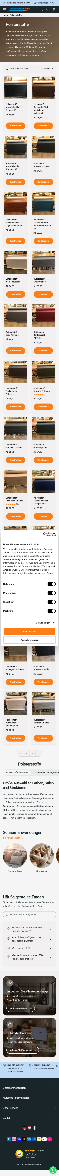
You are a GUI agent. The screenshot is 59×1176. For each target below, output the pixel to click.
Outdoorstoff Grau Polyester (12, 333)
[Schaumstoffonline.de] (24, 1128)
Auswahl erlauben (29, 640)
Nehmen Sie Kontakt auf (21, 1050)
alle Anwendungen (11, 838)
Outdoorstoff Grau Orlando (40, 280)
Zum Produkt (15, 126)
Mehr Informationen (19, 1008)
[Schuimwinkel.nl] (29, 1128)
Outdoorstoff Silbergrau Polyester (15, 668)
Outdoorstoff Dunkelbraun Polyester (11, 391)
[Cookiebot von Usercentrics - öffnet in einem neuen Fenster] (43, 534)
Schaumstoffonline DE (32, 1165)
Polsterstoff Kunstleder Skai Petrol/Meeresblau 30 (42, 224)
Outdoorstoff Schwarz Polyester (42, 165)
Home (5, 15)
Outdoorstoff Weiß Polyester (13, 280)
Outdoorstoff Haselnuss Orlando (14, 499)
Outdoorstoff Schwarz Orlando (41, 668)
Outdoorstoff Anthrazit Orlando (14, 446)
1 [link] (20, 753)
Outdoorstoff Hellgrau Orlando (41, 721)
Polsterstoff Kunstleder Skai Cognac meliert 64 (14, 223)
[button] (4, 9)
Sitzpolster (42, 871)
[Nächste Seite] (39, 753)
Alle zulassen (29, 631)
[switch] (52, 593)
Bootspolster (15, 871)
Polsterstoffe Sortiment (17, 772)
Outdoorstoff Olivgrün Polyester (42, 390)
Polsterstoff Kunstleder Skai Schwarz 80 (13, 107)
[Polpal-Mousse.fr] (34, 1128)
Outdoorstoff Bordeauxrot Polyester (39, 335)
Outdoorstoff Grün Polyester (40, 446)
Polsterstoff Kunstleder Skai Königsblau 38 (41, 501)
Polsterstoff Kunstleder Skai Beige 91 (12, 723)
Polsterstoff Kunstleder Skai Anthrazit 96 (13, 166)
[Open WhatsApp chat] (53, 1170)
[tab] (17, 772)
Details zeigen (43, 622)
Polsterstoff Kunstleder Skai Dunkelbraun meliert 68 (41, 108)
